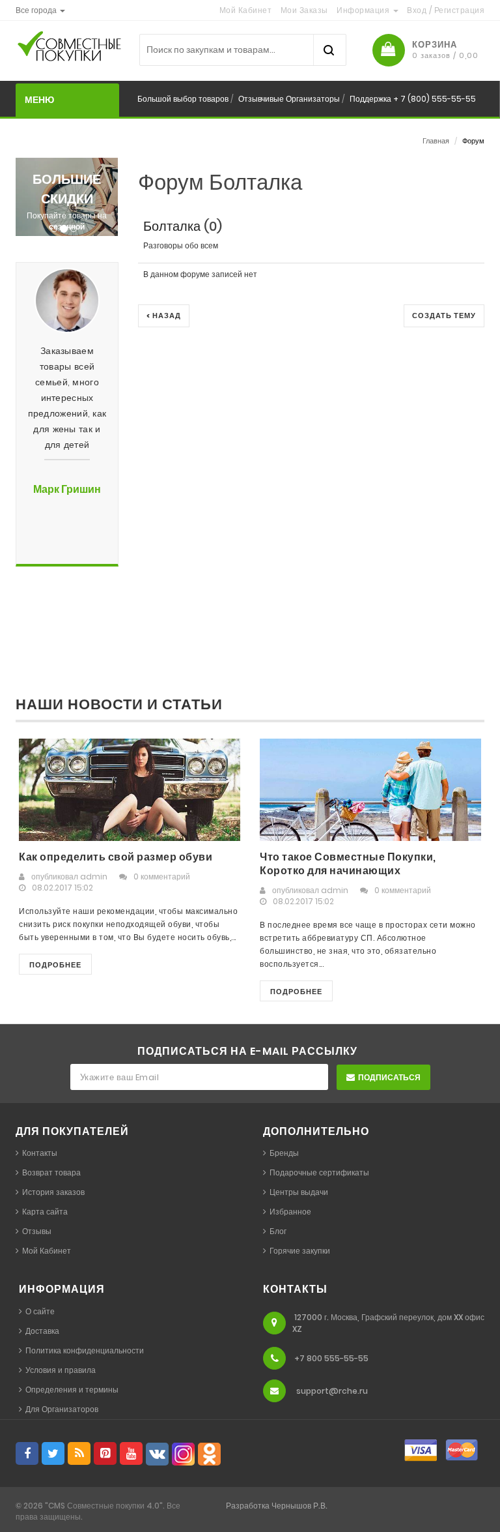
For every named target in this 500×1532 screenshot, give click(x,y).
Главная (436, 141)
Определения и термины (71, 1389)
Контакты (39, 1152)
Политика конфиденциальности (84, 1350)
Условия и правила (60, 1370)
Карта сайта (45, 1211)
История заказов (53, 1192)
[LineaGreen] (90, 50)
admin (93, 876)
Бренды (284, 1152)
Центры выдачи (299, 1192)
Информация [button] (364, 10)
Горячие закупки (300, 1250)
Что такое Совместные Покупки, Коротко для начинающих (348, 863)
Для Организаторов (61, 1409)
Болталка (172, 226)
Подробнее (55, 965)
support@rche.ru (332, 1390)
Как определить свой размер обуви (115, 856)
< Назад (163, 315)
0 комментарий (161, 876)
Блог (278, 1231)
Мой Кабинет (46, 1250)
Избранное (290, 1211)
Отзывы (36, 1231)
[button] (40, 10)
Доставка (42, 1330)
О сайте (40, 1311)
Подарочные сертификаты (319, 1172)
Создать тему (444, 315)
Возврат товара (51, 1172)
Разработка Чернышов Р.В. (276, 1505)
